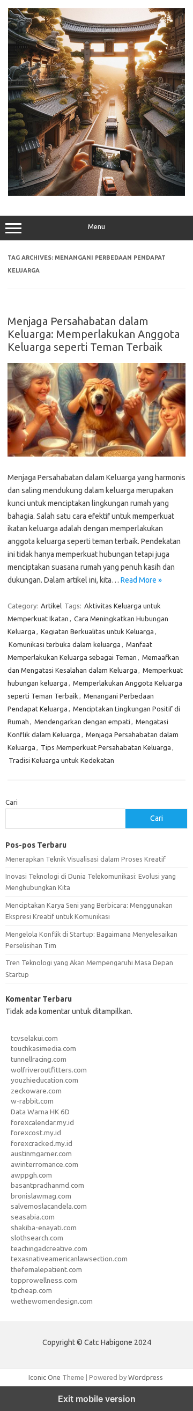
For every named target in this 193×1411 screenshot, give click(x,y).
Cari (11, 802)
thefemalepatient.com (46, 1269)
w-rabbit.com (32, 1101)
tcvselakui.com (34, 1038)
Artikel (51, 605)
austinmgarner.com (41, 1153)
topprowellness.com (44, 1280)
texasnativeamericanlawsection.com (69, 1258)
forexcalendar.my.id (42, 1122)
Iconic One (44, 1377)
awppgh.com (31, 1175)
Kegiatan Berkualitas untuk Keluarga (97, 631)
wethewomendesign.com (52, 1301)
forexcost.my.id (36, 1132)
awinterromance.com (44, 1164)
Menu (96, 227)
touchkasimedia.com (43, 1048)
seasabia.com (33, 1216)
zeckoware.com (36, 1090)
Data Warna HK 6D (40, 1111)
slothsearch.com (37, 1237)
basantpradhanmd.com (47, 1185)
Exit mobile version (97, 1398)
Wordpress (145, 1377)
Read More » (141, 580)
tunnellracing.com (38, 1059)
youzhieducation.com (44, 1080)
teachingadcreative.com (49, 1248)
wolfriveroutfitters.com (49, 1069)
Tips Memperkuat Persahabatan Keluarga (106, 747)
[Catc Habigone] (96, 193)
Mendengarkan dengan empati (82, 721)
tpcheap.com (31, 1290)
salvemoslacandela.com (49, 1206)
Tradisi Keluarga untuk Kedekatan (61, 760)
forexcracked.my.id (41, 1143)
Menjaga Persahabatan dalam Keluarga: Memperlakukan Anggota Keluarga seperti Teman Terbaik (94, 334)
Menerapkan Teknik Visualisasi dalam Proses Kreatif (85, 859)
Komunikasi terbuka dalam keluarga (65, 644)
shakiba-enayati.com (44, 1227)
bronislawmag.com (41, 1196)
